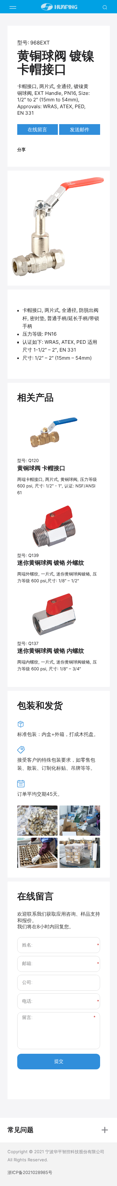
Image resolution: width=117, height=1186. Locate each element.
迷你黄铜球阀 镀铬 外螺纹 (50, 562)
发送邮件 (79, 129)
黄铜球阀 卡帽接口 (41, 468)
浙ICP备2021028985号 (29, 1172)
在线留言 (37, 129)
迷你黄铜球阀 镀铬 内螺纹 (50, 650)
